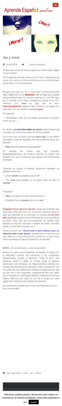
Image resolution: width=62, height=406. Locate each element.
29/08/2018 (11, 64)
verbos (38, 373)
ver (31, 373)
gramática (16, 373)
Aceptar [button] (33, 402)
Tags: (8, 373)
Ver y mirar (11, 58)
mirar (25, 373)
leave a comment (37, 64)
